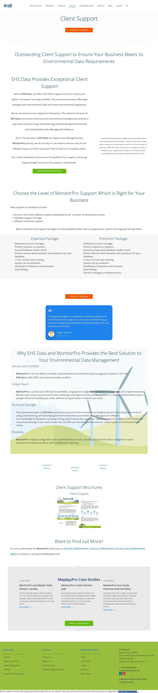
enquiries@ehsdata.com (130, 670)
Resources (85, 669)
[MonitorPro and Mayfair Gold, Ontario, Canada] (37, 594)
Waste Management (11, 665)
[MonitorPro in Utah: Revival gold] (79, 594)
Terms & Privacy (48, 665)
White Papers (86, 674)
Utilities (7, 669)
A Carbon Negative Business (53, 669)
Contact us (46, 661)
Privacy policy (131, 691)
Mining (6, 657)
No (124, 691)
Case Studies (86, 661)
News (83, 657)
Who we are (47, 657)
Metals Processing (11, 661)
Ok (120, 691)
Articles (84, 665)
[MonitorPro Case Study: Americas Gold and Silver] (121, 595)
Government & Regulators (14, 674)
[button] (79, 30)
